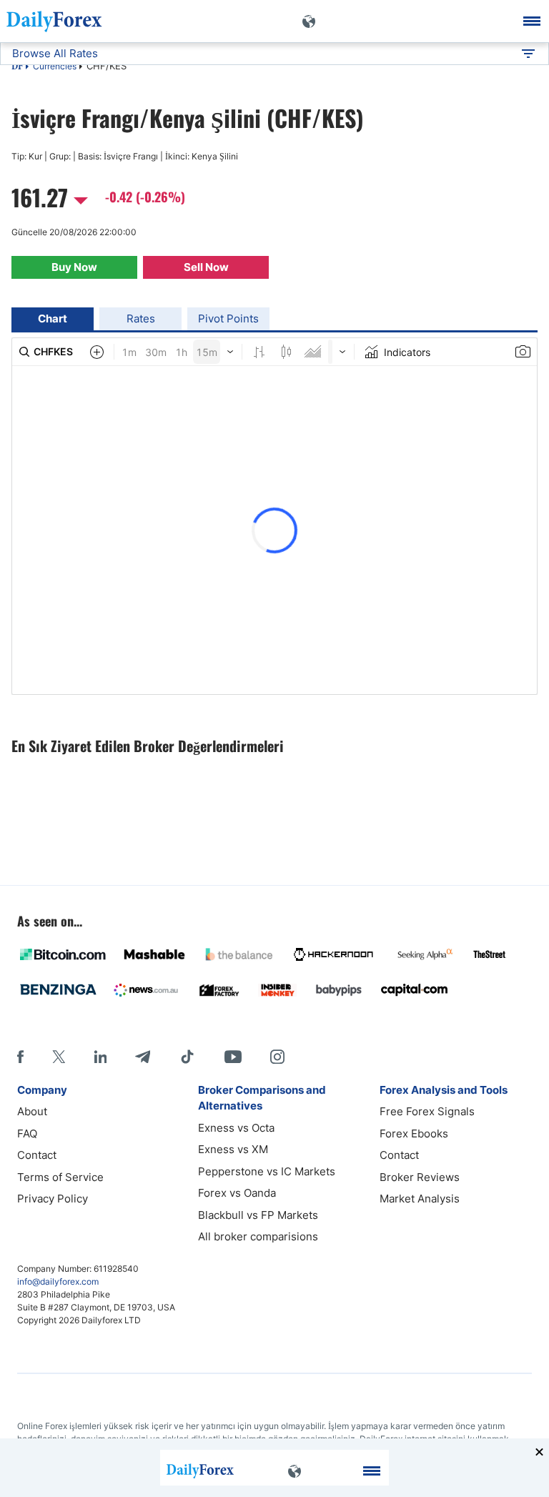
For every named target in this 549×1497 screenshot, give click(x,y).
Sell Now (206, 267)
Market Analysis (420, 1198)
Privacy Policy (52, 1198)
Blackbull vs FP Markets (258, 1215)
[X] (58, 1056)
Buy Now (74, 267)
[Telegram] (142, 1056)
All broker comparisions (258, 1236)
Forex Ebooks (414, 1133)
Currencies (54, 66)
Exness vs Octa (236, 1128)
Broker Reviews (420, 1177)
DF (17, 67)
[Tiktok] (187, 1056)
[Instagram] (277, 1056)
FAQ (27, 1133)
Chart (52, 318)
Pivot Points (228, 318)
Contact (36, 1155)
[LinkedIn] (100, 1056)
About (32, 1111)
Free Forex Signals (427, 1111)
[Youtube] (233, 1056)
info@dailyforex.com (58, 1281)
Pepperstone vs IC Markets (266, 1171)
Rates (141, 318)
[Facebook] (20, 1056)
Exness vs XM (233, 1149)
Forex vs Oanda (237, 1193)
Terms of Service (60, 1177)
